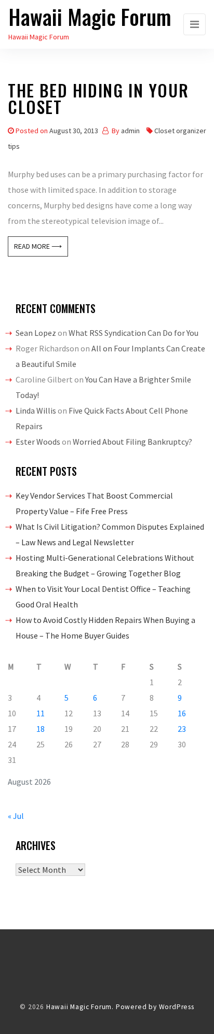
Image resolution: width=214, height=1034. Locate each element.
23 (182, 729)
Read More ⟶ (38, 246)
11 (40, 713)
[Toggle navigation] (194, 24)
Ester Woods (38, 441)
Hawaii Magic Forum (89, 16)
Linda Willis (36, 410)
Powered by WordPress (155, 1006)
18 (40, 729)
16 (182, 713)
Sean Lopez (36, 333)
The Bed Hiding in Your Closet (98, 100)
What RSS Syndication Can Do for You (133, 333)
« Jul (16, 816)
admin (130, 130)
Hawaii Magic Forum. (80, 1006)
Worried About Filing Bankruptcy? (132, 441)
